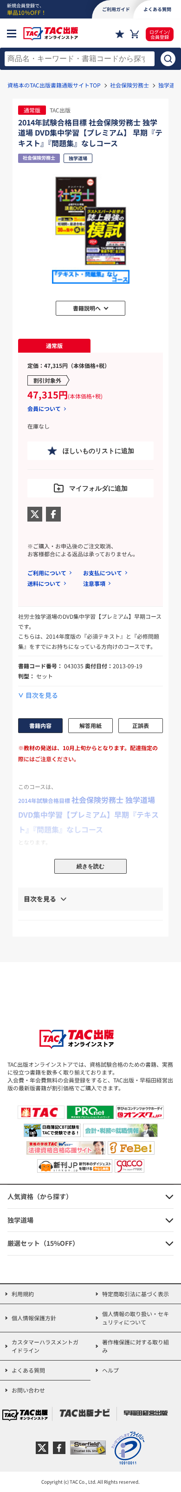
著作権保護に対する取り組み (135, 1346)
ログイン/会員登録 (159, 34)
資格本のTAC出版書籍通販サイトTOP (54, 85)
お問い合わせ (28, 1390)
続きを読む (90, 866)
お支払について (102, 573)
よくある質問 (28, 1370)
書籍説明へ (87, 308)
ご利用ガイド (116, 9)
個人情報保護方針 (34, 1318)
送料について (44, 583)
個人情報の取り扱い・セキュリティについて (135, 1318)
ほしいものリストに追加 (98, 450)
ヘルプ (110, 1370)
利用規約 (23, 1294)
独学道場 (169, 85)
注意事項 (94, 583)
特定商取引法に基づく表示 (135, 1294)
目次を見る (42, 695)
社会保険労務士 (129, 85)
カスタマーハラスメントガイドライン (45, 1346)
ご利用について (46, 573)
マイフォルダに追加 (98, 488)
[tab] (54, 346)
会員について (44, 408)
